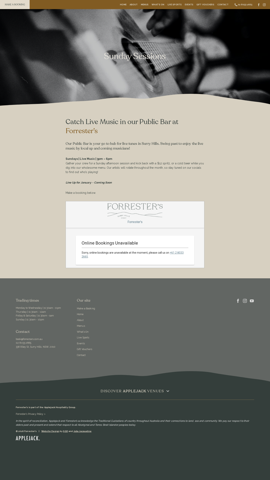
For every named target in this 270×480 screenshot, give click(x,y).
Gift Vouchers (205, 4)
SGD (65, 431)
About (134, 4)
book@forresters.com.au (29, 339)
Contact (222, 4)
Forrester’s (82, 131)
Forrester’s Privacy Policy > (30, 413)
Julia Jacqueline (83, 431)
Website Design (50, 431)
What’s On (83, 331)
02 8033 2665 (23, 342)
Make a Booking (86, 308)
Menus (145, 4)
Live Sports (175, 4)
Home (123, 4)
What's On (158, 4)
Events (189, 4)
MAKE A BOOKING (15, 4)
